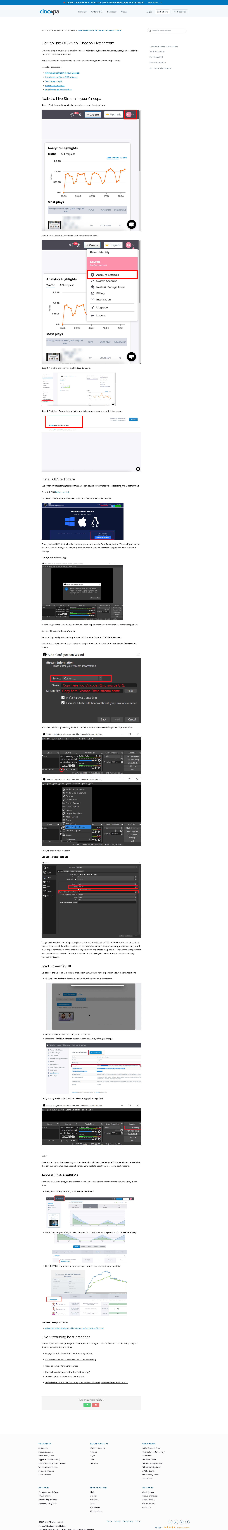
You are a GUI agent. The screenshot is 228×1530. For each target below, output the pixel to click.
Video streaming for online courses (61, 1365)
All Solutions (43, 1448)
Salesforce (94, 1500)
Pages (92, 1456)
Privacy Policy (128, 1521)
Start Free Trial (180, 12)
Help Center (146, 1456)
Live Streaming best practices (161, 68)
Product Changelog (149, 1496)
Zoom (92, 1503)
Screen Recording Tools (47, 1503)
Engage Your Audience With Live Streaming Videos (68, 1353)
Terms (137, 1521)
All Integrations (96, 1511)
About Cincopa (148, 1492)
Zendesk (93, 1496)
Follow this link (62, 492)
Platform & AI (96, 12)
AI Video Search (148, 1471)
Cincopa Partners (149, 1503)
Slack (92, 1492)
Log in (149, 12)
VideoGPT (94, 1463)
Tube (92, 1459)
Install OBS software (157, 52)
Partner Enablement (46, 1471)
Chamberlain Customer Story (153, 1452)
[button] (87, 1405)
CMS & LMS (95, 1507)
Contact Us (146, 1507)
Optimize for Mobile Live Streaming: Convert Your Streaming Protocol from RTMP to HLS (86, 1382)
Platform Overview (97, 1448)
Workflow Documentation (48, 1467)
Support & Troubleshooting (48, 1459)
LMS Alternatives (44, 1496)
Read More (153, 2)
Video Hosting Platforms (47, 1500)
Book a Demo (162, 12)
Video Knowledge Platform (152, 1463)
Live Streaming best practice (58, 89)
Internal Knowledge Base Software (51, 1463)
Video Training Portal (150, 1475)
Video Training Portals (46, 1456)
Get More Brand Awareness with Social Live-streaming (70, 1359)
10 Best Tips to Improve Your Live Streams (65, 1376)
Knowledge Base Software (48, 1492)
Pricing (123, 12)
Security (117, 1521)
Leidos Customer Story (151, 1448)
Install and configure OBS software (61, 77)
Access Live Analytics (54, 85)
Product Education (45, 1452)
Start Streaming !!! (53, 81)
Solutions (82, 12)
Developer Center (149, 1459)
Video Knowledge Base (151, 1467)
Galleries (93, 1452)
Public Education (44, 1475)
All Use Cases (147, 1478)
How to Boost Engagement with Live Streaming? (67, 1372)
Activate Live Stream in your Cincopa (62, 72)
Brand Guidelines (148, 1500)
